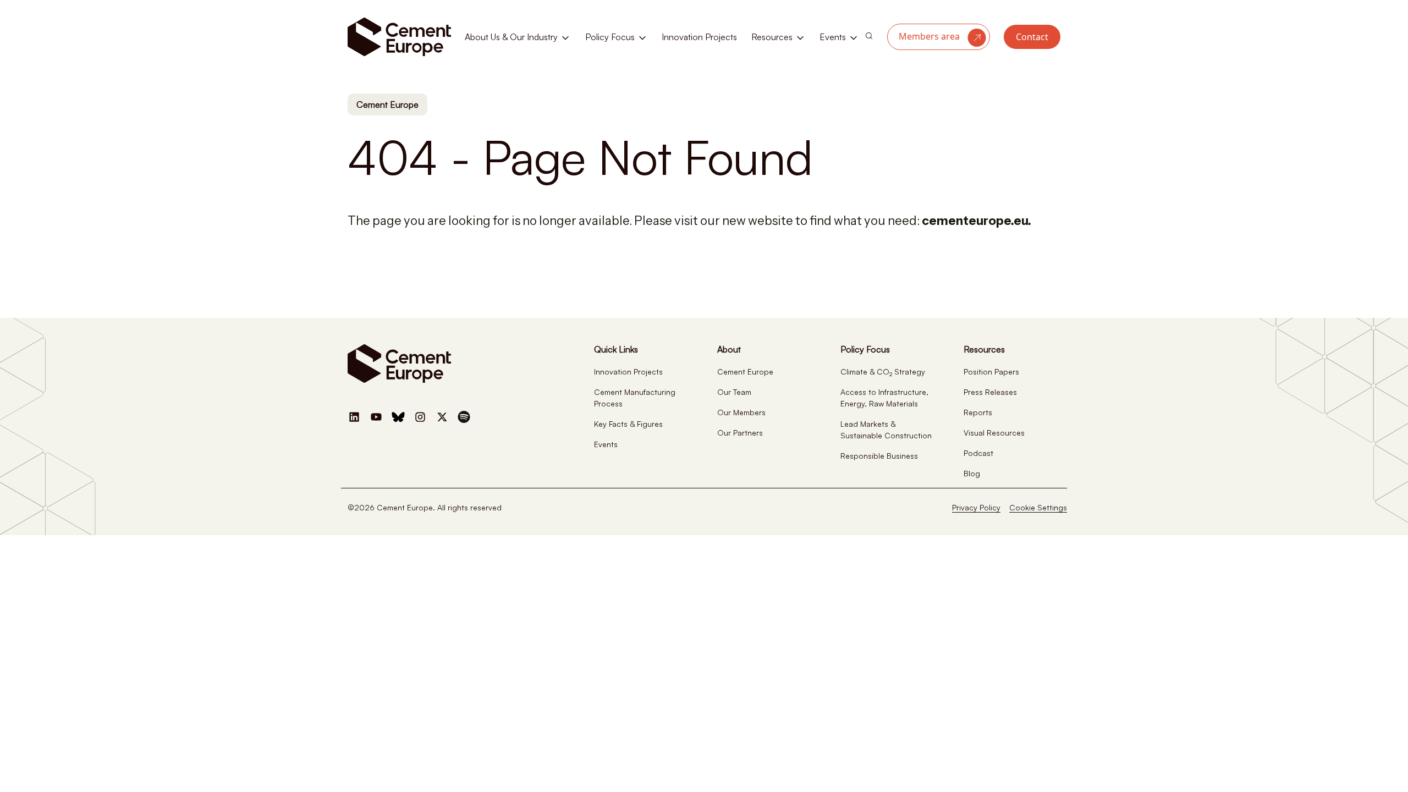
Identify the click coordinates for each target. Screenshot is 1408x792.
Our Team (734, 392)
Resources (773, 36)
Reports (978, 412)
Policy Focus (611, 36)
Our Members (741, 412)
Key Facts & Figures (628, 423)
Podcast (978, 453)
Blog (972, 473)
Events (834, 36)
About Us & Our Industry (512, 36)
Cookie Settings (1038, 507)
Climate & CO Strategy (882, 371)
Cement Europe (387, 104)
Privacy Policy (976, 507)
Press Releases (990, 392)
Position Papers (991, 371)
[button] (938, 37)
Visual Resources (994, 432)
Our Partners (740, 432)
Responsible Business (879, 455)
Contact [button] (1032, 37)
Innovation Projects (699, 36)
